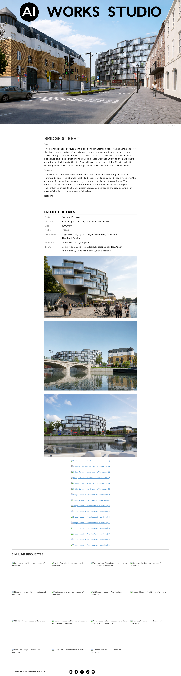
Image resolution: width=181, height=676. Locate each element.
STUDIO (134, 13)
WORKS (73, 13)
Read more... (50, 196)
